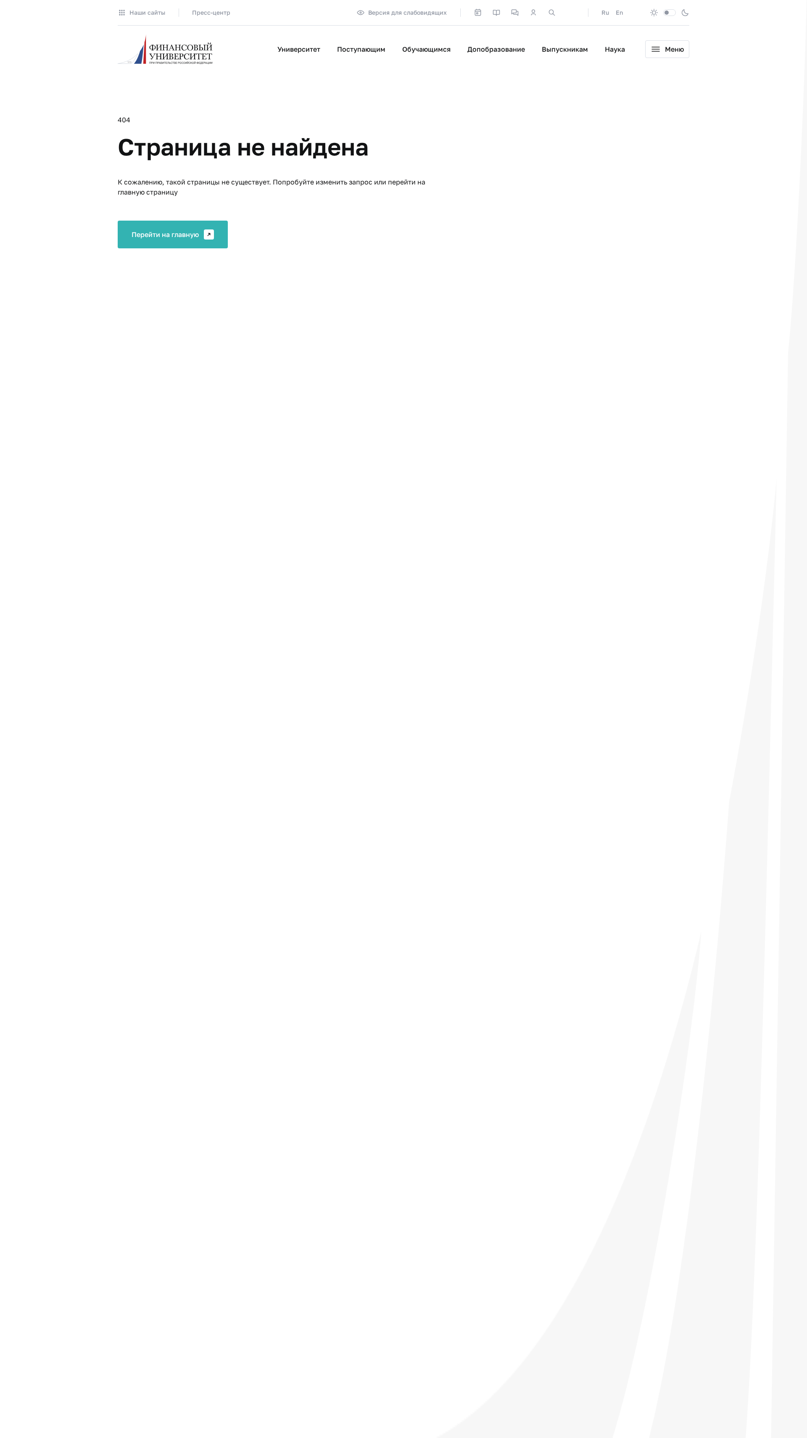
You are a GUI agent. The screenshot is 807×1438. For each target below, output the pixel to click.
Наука (615, 49)
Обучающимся (426, 49)
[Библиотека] (496, 12)
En (619, 12)
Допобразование (496, 49)
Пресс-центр (211, 12)
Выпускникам (565, 49)
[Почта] (570, 12)
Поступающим (361, 49)
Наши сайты (147, 12)
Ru (605, 12)
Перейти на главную (165, 234)
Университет (298, 49)
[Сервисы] (515, 12)
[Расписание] (478, 12)
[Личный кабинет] (533, 12)
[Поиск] (552, 12)
